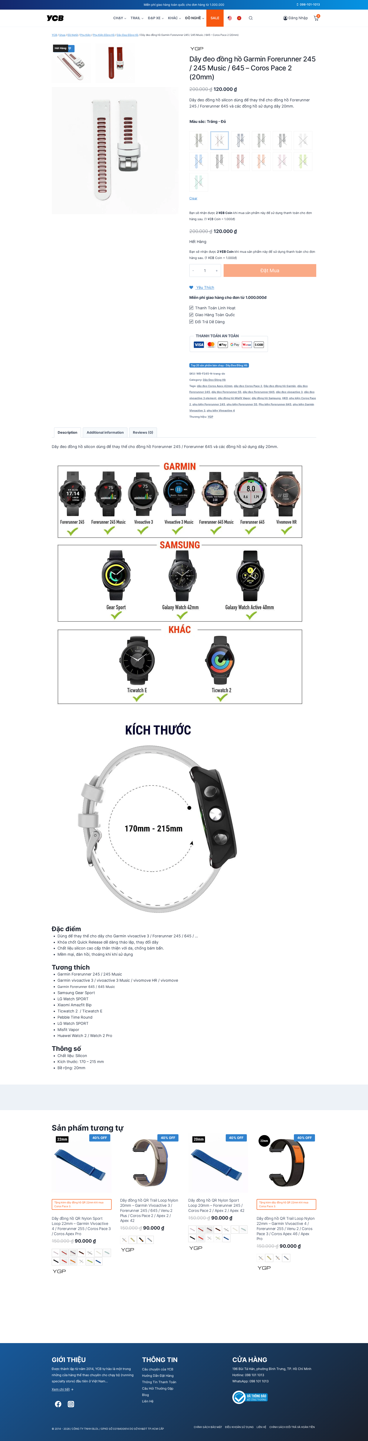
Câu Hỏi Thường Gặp (157, 1388)
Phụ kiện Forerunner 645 (275, 404)
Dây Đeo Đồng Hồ (214, 379)
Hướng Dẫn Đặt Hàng (158, 1376)
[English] (230, 18)
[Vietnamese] (239, 18)
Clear (193, 198)
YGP (210, 416)
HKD (285, 398)
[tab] (67, 433)
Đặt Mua (269, 270)
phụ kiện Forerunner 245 (209, 404)
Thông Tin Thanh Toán (159, 1382)
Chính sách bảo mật (208, 1427)
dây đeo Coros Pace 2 (248, 386)
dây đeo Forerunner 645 (259, 392)
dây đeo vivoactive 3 (289, 392)
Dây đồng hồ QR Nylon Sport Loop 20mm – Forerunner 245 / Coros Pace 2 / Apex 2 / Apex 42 (216, 1205)
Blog (145, 1395)
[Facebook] (58, 1404)
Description (67, 432)
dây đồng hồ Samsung (266, 398)
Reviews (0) (143, 432)
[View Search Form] (250, 18)
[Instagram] (71, 1404)
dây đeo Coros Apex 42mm (214, 386)
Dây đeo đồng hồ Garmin (280, 386)
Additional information (105, 432)
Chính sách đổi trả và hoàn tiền (292, 1427)
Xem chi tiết (61, 1389)
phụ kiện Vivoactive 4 (221, 410)
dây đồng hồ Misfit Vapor (234, 398)
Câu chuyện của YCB (157, 1369)
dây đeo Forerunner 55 (226, 392)
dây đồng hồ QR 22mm (80, 1202)
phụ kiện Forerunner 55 (242, 404)
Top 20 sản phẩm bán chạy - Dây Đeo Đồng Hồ (219, 365)
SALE (215, 18)
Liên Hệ (148, 1401)
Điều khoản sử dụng (239, 1427)
